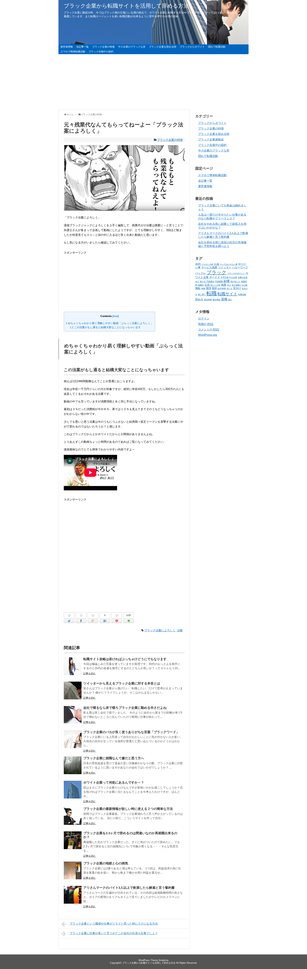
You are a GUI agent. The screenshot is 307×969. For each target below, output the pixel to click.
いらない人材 (207, 264)
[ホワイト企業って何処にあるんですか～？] (73, 792)
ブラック (217, 272)
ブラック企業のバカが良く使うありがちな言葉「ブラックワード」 (131, 732)
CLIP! (128, 615)
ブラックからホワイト (192, 46)
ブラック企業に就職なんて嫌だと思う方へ (113, 758)
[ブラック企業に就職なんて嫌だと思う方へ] (73, 767)
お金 (216, 264)
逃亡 (230, 300)
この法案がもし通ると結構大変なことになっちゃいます (105, 327)
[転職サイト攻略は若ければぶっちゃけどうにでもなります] (73, 668)
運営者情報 (66, 46)
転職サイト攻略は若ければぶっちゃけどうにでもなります (124, 659)
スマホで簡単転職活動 (72, 51)
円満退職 (219, 281)
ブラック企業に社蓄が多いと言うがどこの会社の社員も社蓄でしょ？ (114, 933)
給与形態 (222, 288)
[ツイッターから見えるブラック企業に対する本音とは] (73, 693)
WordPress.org (207, 334)
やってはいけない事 (229, 264)
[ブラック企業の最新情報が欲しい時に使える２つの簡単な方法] (73, 818)
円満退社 (210, 281)
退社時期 (208, 300)
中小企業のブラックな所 (132, 46)
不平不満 (224, 277)
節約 (214, 288)
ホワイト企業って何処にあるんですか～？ (113, 782)
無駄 (198, 288)
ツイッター (224, 267)
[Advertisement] (153, 82)
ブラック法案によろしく (160, 630)
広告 (207, 284)
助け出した (235, 281)
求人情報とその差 (239, 285)
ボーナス (214, 277)
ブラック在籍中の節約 (101, 51)
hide (115, 316)
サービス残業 (209, 267)
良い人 (229, 288)
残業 (223, 284)
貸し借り (202, 294)
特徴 (203, 288)
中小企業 (233, 277)
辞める (199, 299)
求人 (229, 285)
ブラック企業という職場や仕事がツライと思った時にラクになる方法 (114, 923)
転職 (211, 293)
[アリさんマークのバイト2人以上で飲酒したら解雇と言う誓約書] (73, 897)
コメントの (208, 329)
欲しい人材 (215, 285)
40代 (198, 264)
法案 (180, 630)
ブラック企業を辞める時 (162, 46)
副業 (226, 281)
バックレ (200, 273)
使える (203, 281)
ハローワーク (240, 267)
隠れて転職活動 (216, 46)
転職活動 (242, 294)
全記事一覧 (82, 46)
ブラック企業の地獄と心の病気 (105, 863)
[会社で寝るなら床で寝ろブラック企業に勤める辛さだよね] (73, 717)
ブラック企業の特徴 (103, 46)
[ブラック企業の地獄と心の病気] (73, 873)
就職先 (201, 285)
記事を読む (89, 673)
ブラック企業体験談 (211, 139)
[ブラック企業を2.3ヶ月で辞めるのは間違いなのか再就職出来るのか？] (73, 842)
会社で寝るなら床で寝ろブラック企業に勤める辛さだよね (124, 708)
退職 (224, 299)
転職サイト (227, 294)
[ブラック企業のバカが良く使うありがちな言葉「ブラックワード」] (73, 741)
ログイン (203, 318)
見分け (237, 288)
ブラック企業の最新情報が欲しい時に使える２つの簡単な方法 (128, 809)
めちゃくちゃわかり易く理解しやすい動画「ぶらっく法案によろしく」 (109, 323)
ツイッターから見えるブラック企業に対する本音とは (121, 683)
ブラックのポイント (236, 273)
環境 (208, 288)
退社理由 (216, 300)
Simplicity (163, 960)
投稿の (205, 324)
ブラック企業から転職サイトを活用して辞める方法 (126, 6)
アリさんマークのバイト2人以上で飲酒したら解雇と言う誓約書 (129, 887)
